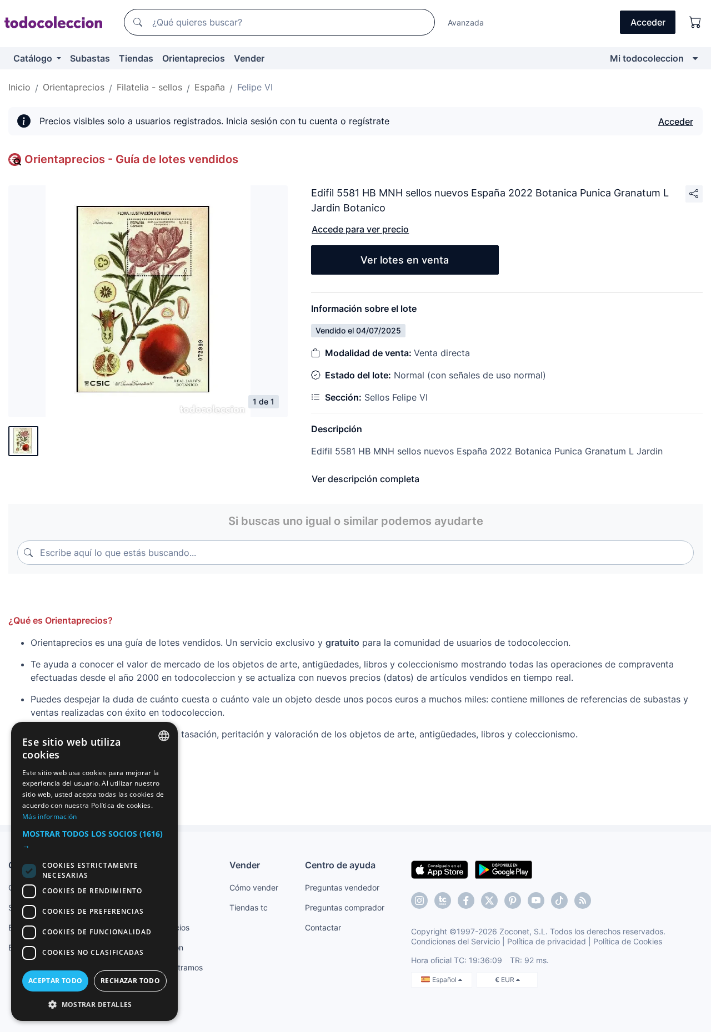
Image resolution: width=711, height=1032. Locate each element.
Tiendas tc (248, 907)
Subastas (90, 58)
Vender (249, 58)
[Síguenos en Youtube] (536, 900)
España (209, 87)
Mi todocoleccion (647, 58)
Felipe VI (255, 87)
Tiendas (136, 58)
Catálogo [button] (33, 58)
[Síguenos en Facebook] (466, 900)
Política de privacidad (546, 941)
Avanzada (466, 22)
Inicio (19, 87)
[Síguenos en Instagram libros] (442, 900)
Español (445, 979)
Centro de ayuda (340, 865)
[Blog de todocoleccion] (582, 900)
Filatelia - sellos (149, 87)
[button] (94, 839)
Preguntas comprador (344, 907)
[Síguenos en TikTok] (559, 900)
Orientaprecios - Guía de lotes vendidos (131, 159)
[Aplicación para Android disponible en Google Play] (503, 868)
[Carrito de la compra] (695, 22)
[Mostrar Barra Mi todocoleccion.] (695, 58)
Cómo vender (253, 887)
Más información (49, 816)
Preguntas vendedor (342, 887)
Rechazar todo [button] (130, 980)
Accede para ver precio (360, 229)
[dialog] (94, 871)
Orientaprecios (193, 58)
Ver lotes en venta (404, 260)
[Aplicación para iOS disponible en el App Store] (439, 868)
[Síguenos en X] (489, 900)
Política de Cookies (627, 941)
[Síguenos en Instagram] (419, 900)
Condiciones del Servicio (455, 941)
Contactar (323, 927)
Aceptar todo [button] (55, 980)
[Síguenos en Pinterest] (512, 900)
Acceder (675, 121)
